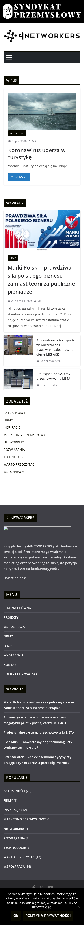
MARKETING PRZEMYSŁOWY (24, 435)
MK (34, 141)
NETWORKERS (14, 442)
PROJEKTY (11, 617)
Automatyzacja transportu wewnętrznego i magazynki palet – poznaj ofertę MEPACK (55, 347)
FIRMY (12, 257)
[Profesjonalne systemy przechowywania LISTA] (18, 379)
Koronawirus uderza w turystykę (36, 153)
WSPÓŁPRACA (14, 472)
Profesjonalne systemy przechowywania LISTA (53, 376)
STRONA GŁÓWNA (17, 608)
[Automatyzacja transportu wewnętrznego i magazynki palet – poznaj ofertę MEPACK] (18, 350)
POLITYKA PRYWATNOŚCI (22, 674)
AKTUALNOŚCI (17, 133)
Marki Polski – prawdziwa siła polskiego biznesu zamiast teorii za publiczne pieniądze (41, 279)
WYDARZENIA (14, 655)
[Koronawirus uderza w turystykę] (42, 112)
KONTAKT (11, 664)
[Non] (78, 906)
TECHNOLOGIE (14, 457)
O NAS (8, 646)
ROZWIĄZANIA (14, 449)
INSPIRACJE (12, 427)
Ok (15, 915)
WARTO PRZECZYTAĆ (19, 464)
